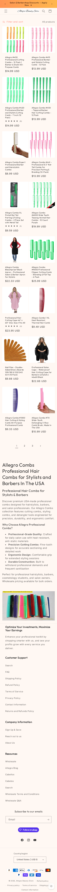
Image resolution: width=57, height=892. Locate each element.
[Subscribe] (48, 819)
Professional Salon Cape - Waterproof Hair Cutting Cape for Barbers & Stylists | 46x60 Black (42, 372)
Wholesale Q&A (13, 800)
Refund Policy (12, 685)
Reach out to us (13, 736)
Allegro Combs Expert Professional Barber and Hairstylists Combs (15, 166)
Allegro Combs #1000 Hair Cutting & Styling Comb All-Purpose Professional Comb (15, 421)
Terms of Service (14, 691)
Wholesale (10, 761)
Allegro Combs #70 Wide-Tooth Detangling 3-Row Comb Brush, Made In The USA (41, 423)
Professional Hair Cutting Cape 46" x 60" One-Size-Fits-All (15, 320)
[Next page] (40, 446)
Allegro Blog (11, 768)
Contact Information (15, 704)
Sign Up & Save (13, 730)
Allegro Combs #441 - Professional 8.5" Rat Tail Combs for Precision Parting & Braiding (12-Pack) (42, 167)
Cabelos (9, 781)
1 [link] (16, 446)
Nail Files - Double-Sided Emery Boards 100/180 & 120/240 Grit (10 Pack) (14, 371)
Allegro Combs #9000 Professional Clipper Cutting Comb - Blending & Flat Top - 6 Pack (42, 272)
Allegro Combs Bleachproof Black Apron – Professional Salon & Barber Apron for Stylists (15, 272)
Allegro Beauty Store (25, 881)
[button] (6, 11)
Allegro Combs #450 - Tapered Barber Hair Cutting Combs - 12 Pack (41, 111)
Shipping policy (46, 885)
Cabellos (9, 774)
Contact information (29, 890)
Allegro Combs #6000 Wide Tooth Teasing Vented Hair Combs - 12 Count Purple (41, 218)
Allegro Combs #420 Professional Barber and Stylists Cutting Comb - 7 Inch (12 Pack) (14, 113)
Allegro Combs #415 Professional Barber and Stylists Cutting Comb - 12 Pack (41, 61)
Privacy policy (13, 885)
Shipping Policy (13, 678)
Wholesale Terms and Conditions (22, 794)
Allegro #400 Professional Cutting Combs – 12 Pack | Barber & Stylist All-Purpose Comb (14, 62)
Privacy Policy (12, 698)
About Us (10, 743)
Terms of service (29, 885)
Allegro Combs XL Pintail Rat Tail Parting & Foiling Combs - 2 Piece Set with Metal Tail (14, 218)
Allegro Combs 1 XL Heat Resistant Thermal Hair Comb (41, 320)
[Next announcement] (52, 4)
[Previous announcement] (5, 4)
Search (9, 665)
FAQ (7, 672)
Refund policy (42, 881)
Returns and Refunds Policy (19, 711)
